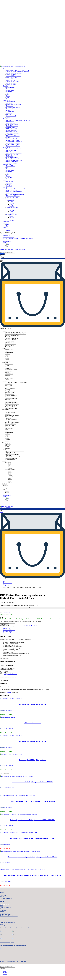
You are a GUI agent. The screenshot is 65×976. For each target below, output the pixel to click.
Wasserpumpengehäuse (12, 197)
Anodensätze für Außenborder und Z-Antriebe (18, 70)
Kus (7, 226)
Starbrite (8, 230)
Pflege (4, 227)
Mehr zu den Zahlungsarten (7, 942)
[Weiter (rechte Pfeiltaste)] (62, 488)
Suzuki (8, 94)
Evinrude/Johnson (10, 87)
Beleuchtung (9, 106)
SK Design (3, 925)
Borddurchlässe (10, 108)
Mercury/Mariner (10, 90)
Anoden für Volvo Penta (12, 81)
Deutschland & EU (5, 895)
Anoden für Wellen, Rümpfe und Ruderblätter (17, 71)
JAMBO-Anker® (10, 111)
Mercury (12, 203)
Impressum (2, 911)
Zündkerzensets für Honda (13, 138)
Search (2, 254)
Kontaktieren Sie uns (8, 237)
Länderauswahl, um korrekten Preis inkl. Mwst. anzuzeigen (15, 605)
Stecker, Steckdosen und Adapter (14, 158)
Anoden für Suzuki (11, 78)
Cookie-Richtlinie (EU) (6, 907)
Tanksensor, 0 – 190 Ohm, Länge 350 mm (32, 704)
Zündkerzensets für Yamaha (13, 146)
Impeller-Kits (9, 193)
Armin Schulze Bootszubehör (7, 922)
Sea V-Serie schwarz (8, 585)
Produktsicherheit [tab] (7, 631)
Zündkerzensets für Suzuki (13, 143)
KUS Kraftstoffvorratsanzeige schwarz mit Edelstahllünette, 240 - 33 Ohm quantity (21, 621)
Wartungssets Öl (10, 200)
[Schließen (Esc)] (60, 1)
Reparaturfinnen (7, 164)
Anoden (5, 68)
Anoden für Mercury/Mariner (13, 76)
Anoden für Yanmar (11, 84)
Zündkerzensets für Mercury (13, 140)
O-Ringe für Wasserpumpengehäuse (15, 194)
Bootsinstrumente (7, 583)
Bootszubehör (6, 100)
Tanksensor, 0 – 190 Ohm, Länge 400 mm (32, 760)
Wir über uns (6, 235)
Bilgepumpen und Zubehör (13, 107)
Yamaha (8, 97)
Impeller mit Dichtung (11, 190)
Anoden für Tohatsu (11, 80)
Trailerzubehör (6, 147)
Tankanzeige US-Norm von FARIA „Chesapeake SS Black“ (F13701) (32, 838)
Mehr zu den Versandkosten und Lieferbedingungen (13, 961)
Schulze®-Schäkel (11, 116)
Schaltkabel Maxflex (11, 131)
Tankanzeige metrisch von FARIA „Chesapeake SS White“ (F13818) (32, 801)
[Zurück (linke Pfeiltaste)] (3, 488)
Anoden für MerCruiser (12, 77)
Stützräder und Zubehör (12, 161)
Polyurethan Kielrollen (12, 154)
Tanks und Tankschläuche (12, 133)
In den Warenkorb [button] (8, 710)
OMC (7, 93)
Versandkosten (6, 612)
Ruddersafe (6, 221)
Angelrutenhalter (10, 101)
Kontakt (2, 908)
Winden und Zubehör (11, 163)
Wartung (5, 198)
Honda (8, 88)
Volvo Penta (9, 98)
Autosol (8, 228)
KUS (4, 584)
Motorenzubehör (10, 127)
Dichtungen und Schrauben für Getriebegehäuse (18, 120)
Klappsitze (9, 183)
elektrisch (8, 110)
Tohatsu (8, 96)
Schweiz (2, 897)
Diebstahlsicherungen (11, 150)
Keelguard (9, 113)
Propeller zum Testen (5, 914)
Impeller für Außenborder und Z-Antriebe (16, 188)
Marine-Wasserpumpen (12, 126)
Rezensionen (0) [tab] (7, 632)
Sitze (4, 180)
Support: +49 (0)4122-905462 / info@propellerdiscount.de (17, 238)
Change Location (32, 607)
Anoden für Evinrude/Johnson (13, 73)
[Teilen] (56, 1)
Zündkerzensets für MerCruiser (14, 141)
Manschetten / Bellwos (12, 124)
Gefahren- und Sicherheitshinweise (9, 916)
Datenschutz (3, 910)
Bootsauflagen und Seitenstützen (14, 148)
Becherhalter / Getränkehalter (13, 104)
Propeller (5, 86)
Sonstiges (8, 117)
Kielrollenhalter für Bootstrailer (14, 153)
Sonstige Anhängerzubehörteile (14, 160)
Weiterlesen (7, 844)
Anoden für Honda (11, 74)
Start (4, 581)
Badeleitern (9, 103)
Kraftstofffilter (9, 121)
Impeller (5, 187)
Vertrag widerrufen (4, 904)
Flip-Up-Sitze (9, 181)
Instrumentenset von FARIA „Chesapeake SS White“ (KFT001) (32, 782)
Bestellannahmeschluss (5, 898)
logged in (9, 692)
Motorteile (5, 118)
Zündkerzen (9, 137)
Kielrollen (8, 151)
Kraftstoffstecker (10, 123)
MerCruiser (9, 91)
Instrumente (6, 223)
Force (7, 167)
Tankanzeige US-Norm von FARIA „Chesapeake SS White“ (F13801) (32, 820)
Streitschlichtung (4, 913)
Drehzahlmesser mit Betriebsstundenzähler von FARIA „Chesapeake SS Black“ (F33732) (32, 875)
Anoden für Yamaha (11, 83)
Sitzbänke (8, 184)
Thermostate (9, 134)
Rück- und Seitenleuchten (12, 157)
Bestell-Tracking (7, 241)
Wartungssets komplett (12, 207)
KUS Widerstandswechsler (32, 723)
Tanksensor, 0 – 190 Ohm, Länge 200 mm (32, 741)
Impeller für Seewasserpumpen (14, 191)
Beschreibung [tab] (6, 628)
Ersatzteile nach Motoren (12, 214)
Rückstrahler (9, 156)
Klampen (8, 114)
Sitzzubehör (9, 186)
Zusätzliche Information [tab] (9, 630)
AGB (1, 906)
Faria (7, 224)
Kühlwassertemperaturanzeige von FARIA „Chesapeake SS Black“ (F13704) (32, 857)
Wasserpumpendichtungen (13, 136)
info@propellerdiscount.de (10, 674)
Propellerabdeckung (11, 130)
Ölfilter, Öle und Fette (11, 128)
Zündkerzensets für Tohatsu (13, 144)
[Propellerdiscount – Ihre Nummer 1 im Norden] (12, 66)
